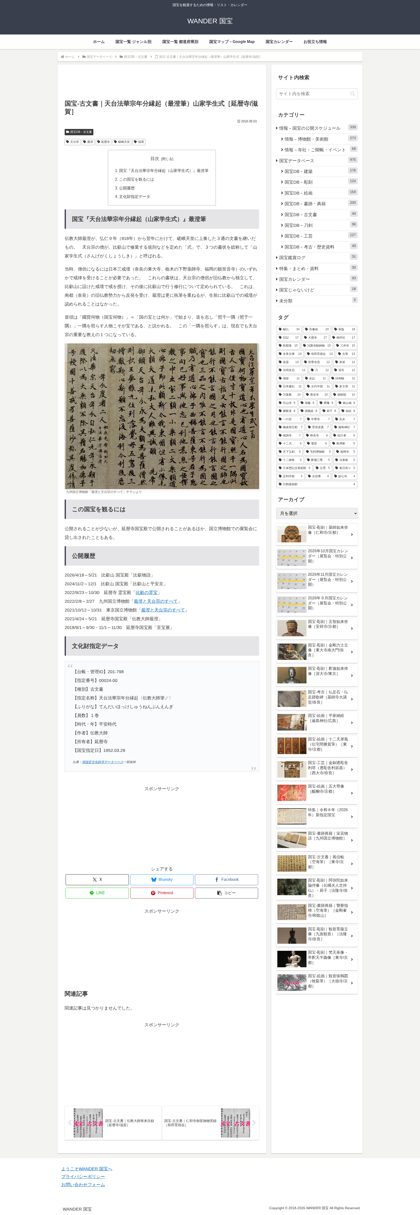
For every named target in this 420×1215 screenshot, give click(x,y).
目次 (154, 158)
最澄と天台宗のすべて (156, 601)
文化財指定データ (134, 196)
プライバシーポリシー (83, 1176)
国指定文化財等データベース (102, 762)
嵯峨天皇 (124, 142)
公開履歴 (127, 188)
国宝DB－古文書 (81, 132)
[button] (226, 893)
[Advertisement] (162, 84)
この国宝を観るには (136, 179)
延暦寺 (105, 142)
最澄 (90, 142)
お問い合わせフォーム (83, 1184)
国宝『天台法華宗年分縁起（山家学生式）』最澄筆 (164, 170)
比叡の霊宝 (147, 592)
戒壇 (141, 142)
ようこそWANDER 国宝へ (86, 1168)
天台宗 (74, 142)
